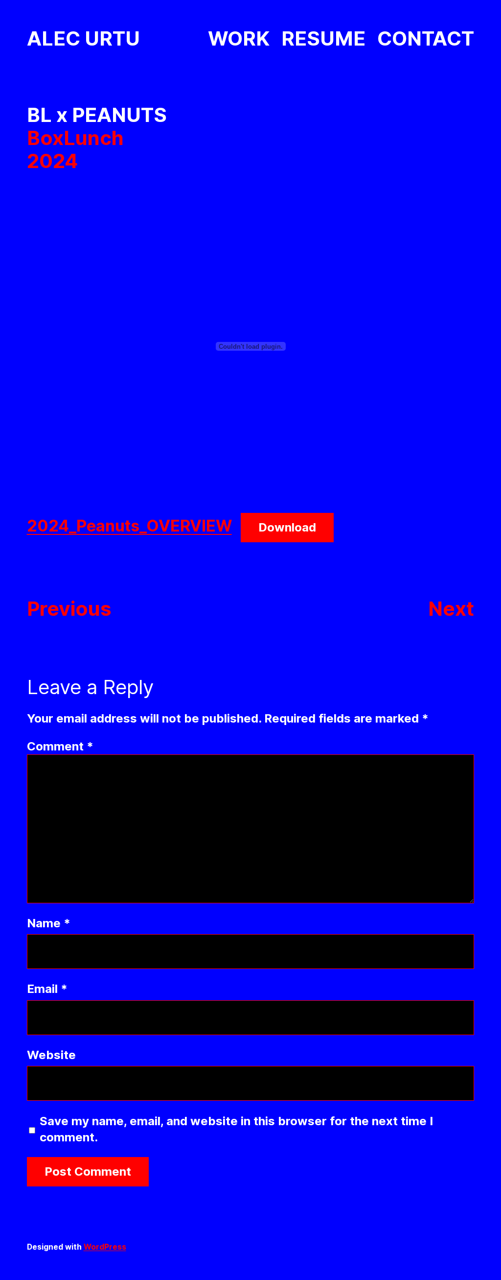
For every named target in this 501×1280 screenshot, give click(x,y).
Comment (60, 746)
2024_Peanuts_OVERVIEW (129, 525)
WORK (239, 38)
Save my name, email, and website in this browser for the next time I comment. (236, 1129)
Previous (69, 609)
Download (287, 527)
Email (47, 989)
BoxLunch (75, 138)
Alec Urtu (83, 38)
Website (51, 1055)
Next (451, 609)
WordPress (105, 1247)
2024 (52, 161)
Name (48, 923)
